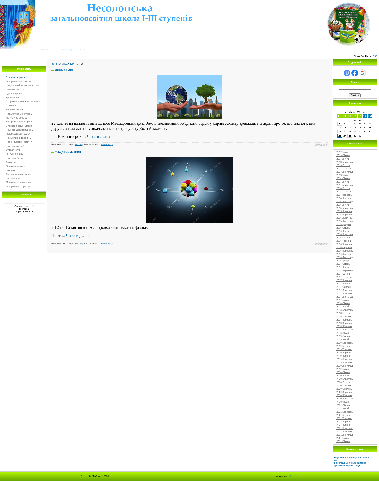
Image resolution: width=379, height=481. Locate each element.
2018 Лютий (342, 306)
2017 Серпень (344, 287)
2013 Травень (344, 168)
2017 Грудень (343, 300)
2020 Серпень (344, 388)
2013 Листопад (344, 171)
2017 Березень (344, 270)
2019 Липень (343, 356)
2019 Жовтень (344, 362)
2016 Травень (344, 241)
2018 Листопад (344, 329)
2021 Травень (344, 418)
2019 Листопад (344, 365)
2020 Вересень (344, 392)
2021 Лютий (342, 408)
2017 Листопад (344, 296)
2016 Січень (343, 227)
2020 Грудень (343, 402)
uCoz (291, 476)
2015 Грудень (343, 224)
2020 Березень (344, 379)
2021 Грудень (343, 438)
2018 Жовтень (344, 326)
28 (350, 135)
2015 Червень (344, 211)
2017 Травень (344, 277)
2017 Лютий (342, 267)
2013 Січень (343, 155)
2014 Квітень (343, 188)
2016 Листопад (344, 257)
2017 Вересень (344, 290)
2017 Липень (343, 283)
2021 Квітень (343, 415)
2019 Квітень (343, 346)
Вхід (82, 49)
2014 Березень (344, 185)
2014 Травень (344, 191)
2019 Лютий (342, 339)
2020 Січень (343, 372)
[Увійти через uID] (347, 73)
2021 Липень (343, 425)
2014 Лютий (342, 181)
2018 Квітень (343, 313)
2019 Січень (343, 336)
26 (339, 135)
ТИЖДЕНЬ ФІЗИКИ (68, 152)
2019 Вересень (344, 359)
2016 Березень (344, 234)
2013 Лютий (342, 158)
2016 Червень (344, 244)
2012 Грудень (343, 152)
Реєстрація (67, 49)
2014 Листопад (344, 201)
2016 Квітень (343, 237)
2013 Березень (344, 162)
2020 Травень (344, 385)
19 (339, 131)
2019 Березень (344, 342)
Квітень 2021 (355, 112)
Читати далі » (99, 136)
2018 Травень (344, 316)
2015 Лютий (342, 204)
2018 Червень (344, 319)
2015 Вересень (344, 214)
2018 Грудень (343, 333)
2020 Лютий (342, 375)
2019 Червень (344, 352)
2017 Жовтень (344, 293)
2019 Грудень (343, 369)
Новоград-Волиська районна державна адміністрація (350, 464)
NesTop (78, 144)
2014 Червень (344, 194)
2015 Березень (344, 208)
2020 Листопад (344, 398)
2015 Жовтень (344, 218)
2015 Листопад (344, 221)
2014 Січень (343, 178)
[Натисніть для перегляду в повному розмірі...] (189, 158)
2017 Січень (343, 264)
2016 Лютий (342, 231)
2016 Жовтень (344, 254)
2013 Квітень (343, 165)
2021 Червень (344, 421)
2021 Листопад (344, 434)
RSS (375, 56)
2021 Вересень (344, 428)
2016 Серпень (344, 247)
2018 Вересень (344, 323)
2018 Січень (343, 303)
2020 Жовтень (344, 395)
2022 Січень (343, 441)
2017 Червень (344, 280)
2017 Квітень (343, 273)
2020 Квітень (343, 382)
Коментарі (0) (107, 144)
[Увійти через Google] (362, 72)
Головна (43, 49)
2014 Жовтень (344, 198)
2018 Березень (344, 310)
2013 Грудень (343, 175)
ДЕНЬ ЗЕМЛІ (64, 70)
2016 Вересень (344, 250)
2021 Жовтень (344, 431)
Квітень (74, 63)
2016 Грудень (343, 260)
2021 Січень (343, 405)
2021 (65, 63)
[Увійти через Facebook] (354, 73)
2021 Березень (344, 411)
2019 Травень (344, 349)
